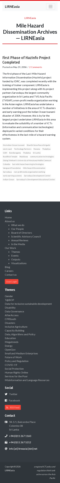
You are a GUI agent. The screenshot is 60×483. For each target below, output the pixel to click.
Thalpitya (27, 153)
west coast (7, 149)
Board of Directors (21, 232)
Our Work (10, 247)
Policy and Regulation (16, 360)
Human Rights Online (16, 372)
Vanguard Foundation (12, 168)
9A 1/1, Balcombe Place (22, 425)
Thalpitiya (46, 149)
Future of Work (13, 357)
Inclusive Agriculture (16, 326)
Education (10, 338)
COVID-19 (11, 364)
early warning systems (12, 176)
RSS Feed (14, 407)
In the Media (18, 244)
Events (15, 255)
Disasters (10, 322)
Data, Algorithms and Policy (20, 334)
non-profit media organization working (29, 172)
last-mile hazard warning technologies (28, 164)
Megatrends (11, 341)
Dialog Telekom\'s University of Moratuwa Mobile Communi (27, 160)
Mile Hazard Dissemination (34, 168)
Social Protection (14, 368)
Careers (9, 270)
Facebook (14, 400)
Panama (37, 149)
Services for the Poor (16, 376)
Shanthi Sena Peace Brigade (38, 145)
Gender (9, 296)
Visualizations (19, 263)
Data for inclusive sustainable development (28, 303)
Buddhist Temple (10, 157)
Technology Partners (22, 149)
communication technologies (42, 157)
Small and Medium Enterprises (21, 353)
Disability (10, 307)
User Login (11, 281)
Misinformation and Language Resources (27, 380)
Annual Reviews (19, 240)
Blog (7, 266)
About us (10, 221)
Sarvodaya (7, 172)
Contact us (11, 274)
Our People (17, 228)
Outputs (15, 259)
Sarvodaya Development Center (37, 176)
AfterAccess (12, 315)
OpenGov (10, 349)
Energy (8, 345)
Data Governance (14, 311)
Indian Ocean (8, 179)
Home (8, 217)
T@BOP (9, 299)
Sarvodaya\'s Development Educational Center (35, 179)
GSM (5, 153)
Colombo (6, 164)
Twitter (13, 394)
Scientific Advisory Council (26, 236)
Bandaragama (15, 153)
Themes (15, 251)
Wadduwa (24, 157)
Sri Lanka (36, 153)
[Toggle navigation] (50, 6)
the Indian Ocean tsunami (13, 145)
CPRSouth (10, 318)
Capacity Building (14, 330)
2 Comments (35, 67)
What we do (17, 224)
